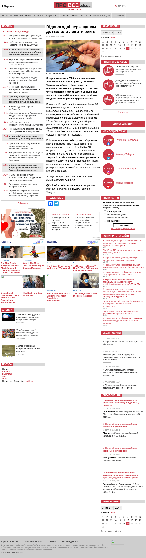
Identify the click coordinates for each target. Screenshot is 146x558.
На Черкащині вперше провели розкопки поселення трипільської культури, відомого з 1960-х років (122, 243)
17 (128, 45)
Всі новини (23, 203)
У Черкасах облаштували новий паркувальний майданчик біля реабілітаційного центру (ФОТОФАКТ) (121, 281)
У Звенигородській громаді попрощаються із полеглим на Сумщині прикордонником (24, 167)
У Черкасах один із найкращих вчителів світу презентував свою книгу (122, 273)
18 (132, 45)
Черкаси (9, 6)
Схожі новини (112, 333)
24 (115, 48)
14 (115, 45)
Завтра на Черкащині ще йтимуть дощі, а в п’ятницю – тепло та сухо (25, 36)
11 (103, 45)
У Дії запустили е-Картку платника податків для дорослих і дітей (119, 386)
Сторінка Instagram (126, 168)
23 (111, 48)
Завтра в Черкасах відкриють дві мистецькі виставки (28, 348)
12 (107, 45)
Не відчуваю (113, 221)
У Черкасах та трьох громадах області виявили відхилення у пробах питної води (123, 266)
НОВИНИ (7, 26)
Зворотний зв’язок (33, 541)
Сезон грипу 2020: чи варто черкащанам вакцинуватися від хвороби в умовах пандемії (60, 223)
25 (119, 48)
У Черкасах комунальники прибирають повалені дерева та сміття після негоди (24, 89)
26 (123, 48)
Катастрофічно (114, 211)
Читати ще (123, 112)
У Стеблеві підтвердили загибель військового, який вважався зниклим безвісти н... (120, 372)
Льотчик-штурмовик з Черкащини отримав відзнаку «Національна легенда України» (25, 71)
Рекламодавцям (100, 15)
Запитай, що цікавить (123, 124)
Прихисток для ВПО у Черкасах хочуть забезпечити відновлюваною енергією (24, 146)
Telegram (51, 192)
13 (111, 45)
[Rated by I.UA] (117, 544)
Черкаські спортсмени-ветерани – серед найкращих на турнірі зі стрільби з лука (25, 62)
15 (119, 45)
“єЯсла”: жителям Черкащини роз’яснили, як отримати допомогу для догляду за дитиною (128, 99)
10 (140, 42)
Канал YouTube (124, 182)
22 (107, 48)
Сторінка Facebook (126, 140)
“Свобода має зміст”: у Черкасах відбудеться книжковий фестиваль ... (28, 332)
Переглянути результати (123, 228)
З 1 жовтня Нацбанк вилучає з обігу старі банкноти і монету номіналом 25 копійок (84, 222)
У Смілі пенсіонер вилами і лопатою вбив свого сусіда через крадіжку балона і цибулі (25, 177)
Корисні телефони (9, 541)
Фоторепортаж (69, 15)
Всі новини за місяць (111, 56)
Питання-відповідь (115, 62)
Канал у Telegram (125, 154)
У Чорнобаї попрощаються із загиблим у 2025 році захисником (26, 137)
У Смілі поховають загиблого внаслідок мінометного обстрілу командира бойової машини (26, 52)
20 (140, 45)
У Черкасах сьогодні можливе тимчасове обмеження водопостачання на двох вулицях (123, 320)
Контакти (118, 15)
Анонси (38, 15)
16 (123, 45)
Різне (84, 15)
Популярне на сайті (116, 236)
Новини (7, 15)
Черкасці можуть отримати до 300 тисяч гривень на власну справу (25, 130)
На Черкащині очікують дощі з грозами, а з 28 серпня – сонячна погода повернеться (123, 303)
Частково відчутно (116, 214)
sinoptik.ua (28, 381)
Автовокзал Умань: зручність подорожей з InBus (23, 185)
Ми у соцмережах (114, 131)
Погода (7, 364)
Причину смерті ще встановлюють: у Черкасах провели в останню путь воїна (24, 99)
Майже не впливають (117, 217)
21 (103, 48)
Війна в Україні (23, 15)
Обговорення (112, 395)
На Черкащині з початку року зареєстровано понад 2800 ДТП (24, 43)
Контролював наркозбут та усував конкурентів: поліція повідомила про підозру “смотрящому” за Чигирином (26, 156)
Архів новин (111, 26)
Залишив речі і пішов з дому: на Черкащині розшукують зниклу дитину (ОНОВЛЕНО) (121, 357)
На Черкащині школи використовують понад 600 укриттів (26, 123)
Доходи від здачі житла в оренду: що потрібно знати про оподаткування (128, 83)
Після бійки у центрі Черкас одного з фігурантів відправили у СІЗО (120, 312)
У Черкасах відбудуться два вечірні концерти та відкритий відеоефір (23, 80)
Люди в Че (52, 15)
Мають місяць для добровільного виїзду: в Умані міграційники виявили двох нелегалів (25, 115)
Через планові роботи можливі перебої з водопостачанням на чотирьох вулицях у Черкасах (24, 193)
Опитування (111, 198)
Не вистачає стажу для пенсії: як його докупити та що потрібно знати (128, 69)
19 (136, 45)
